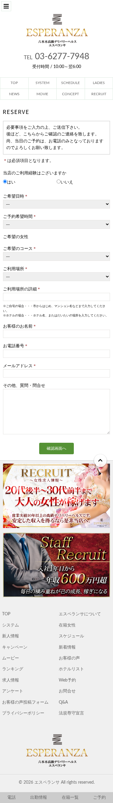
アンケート (12, 691)
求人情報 (10, 680)
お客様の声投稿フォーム (25, 702)
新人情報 (10, 636)
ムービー (10, 658)
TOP (6, 614)
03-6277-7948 (56, 56)
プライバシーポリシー (23, 713)
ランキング (12, 669)
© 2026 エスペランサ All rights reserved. (57, 782)
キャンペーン (14, 647)
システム (10, 625)
